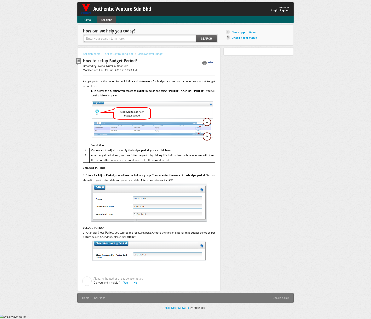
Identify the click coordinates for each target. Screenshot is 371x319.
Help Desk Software (177, 308)
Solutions (106, 20)
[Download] (178, 111)
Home (87, 20)
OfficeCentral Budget (150, 54)
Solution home (92, 54)
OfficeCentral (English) (119, 54)
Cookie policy (281, 298)
